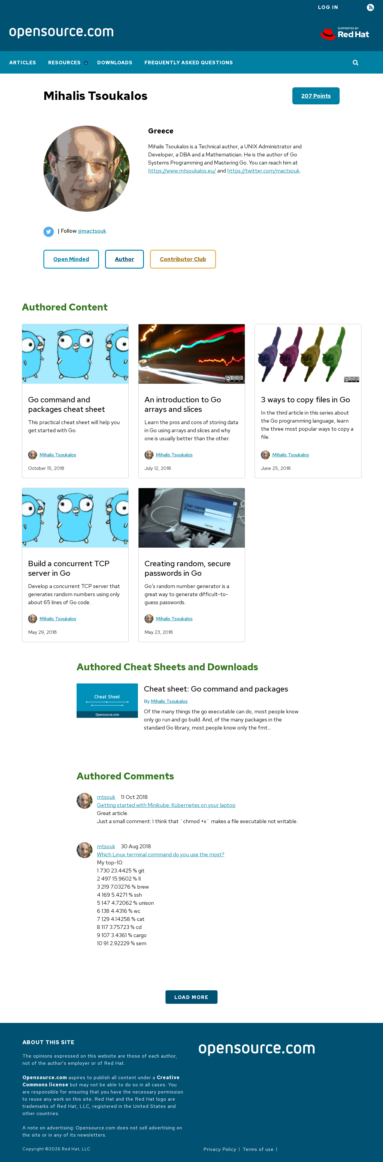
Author (124, 259)
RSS (370, 8)
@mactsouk (92, 230)
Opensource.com (44, 1077)
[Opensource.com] (61, 34)
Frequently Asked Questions (189, 63)
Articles (22, 63)
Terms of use (258, 1149)
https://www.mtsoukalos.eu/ (182, 170)
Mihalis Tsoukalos (57, 455)
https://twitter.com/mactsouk (263, 170)
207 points (316, 95)
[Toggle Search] (356, 63)
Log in (328, 7)
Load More (191, 997)
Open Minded (71, 259)
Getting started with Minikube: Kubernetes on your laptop (166, 805)
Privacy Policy (219, 1149)
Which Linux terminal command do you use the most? (160, 854)
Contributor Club (183, 259)
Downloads (115, 63)
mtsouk (106, 797)
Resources (64, 63)
